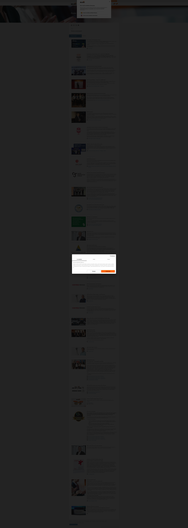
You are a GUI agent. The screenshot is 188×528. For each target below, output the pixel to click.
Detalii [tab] (94, 259)
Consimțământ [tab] (79, 259)
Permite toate (108, 271)
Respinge (93, 271)
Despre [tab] (108, 259)
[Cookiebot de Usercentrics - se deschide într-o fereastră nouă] (110, 256)
